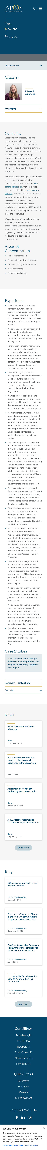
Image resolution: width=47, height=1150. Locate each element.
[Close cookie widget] (44, 1128)
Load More (23, 847)
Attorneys (23, 1080)
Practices (23, 1086)
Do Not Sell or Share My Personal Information (20, 1145)
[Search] (35, 8)
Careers (23, 1092)
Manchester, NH (23, 1057)
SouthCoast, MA (23, 1052)
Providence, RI (23, 1035)
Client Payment (23, 1097)
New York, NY (23, 1063)
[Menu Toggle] (40, 8)
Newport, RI (23, 1046)
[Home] (14, 8)
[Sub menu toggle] (23, 65)
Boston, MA (23, 1040)
